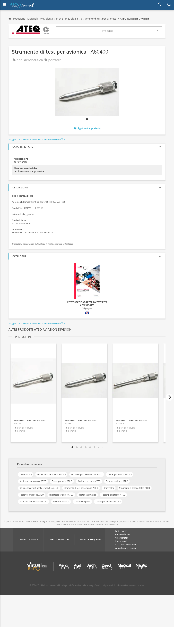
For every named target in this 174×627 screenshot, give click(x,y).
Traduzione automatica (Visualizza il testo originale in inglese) (42, 244)
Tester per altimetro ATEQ (108, 501)
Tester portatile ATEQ (62, 481)
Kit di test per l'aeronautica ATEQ (86, 474)
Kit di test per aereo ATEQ (61, 494)
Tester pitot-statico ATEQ (113, 494)
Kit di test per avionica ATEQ (33, 481)
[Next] (169, 397)
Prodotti (107, 31)
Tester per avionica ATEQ (120, 474)
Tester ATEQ (26, 474)
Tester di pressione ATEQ (32, 494)
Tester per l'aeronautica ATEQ (51, 474)
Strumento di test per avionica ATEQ (81, 488)
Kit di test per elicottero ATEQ (33, 501)
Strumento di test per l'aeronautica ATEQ (39, 488)
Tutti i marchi (121, 531)
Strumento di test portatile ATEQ (134, 488)
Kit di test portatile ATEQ (88, 481)
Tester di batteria (61, 501)
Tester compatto (82, 501)
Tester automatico (87, 494)
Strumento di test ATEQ (117, 481)
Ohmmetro (108, 488)
